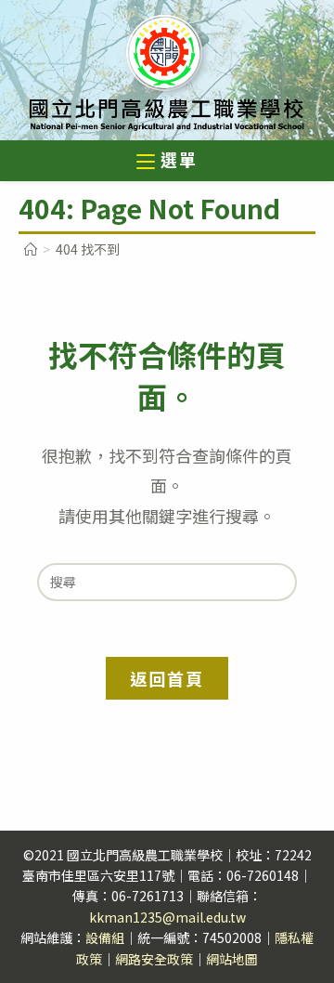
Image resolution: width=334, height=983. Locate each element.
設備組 (104, 937)
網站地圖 (232, 959)
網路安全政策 (154, 959)
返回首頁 (166, 678)
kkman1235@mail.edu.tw (167, 917)
